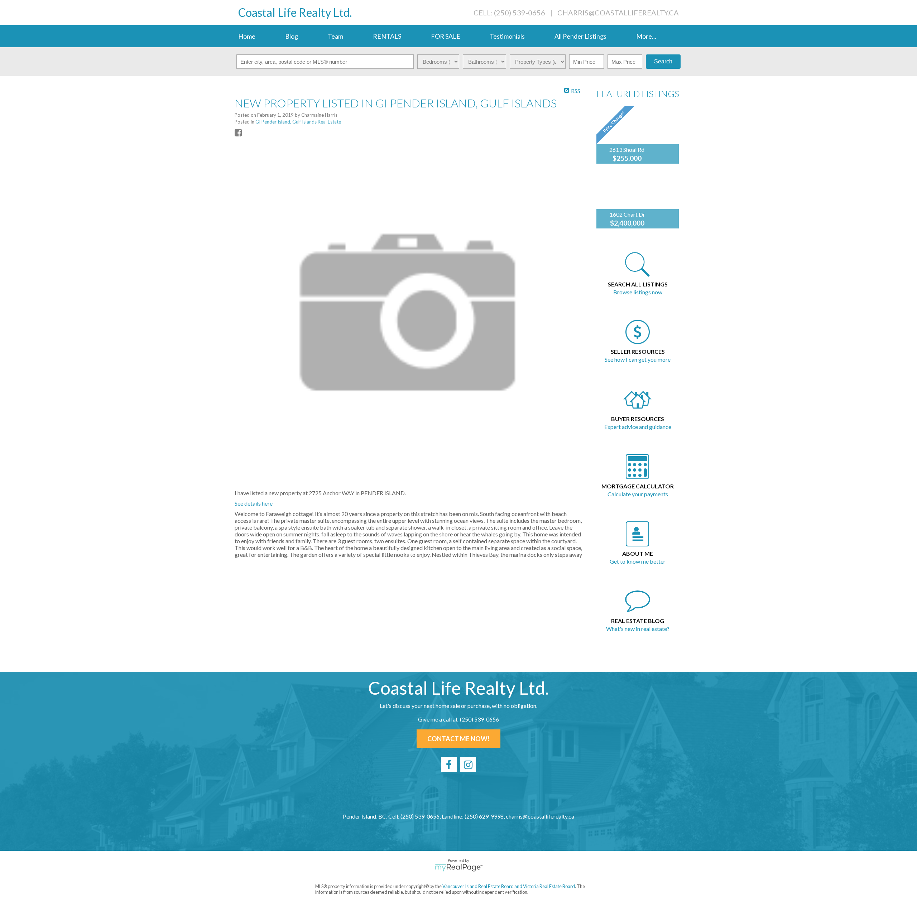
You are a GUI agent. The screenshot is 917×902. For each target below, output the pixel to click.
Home (246, 36)
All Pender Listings (580, 36)
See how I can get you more (638, 359)
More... (646, 36)
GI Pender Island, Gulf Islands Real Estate (298, 122)
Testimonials (507, 36)
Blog (291, 36)
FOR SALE (445, 36)
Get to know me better (638, 561)
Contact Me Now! (458, 739)
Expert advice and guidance (637, 426)
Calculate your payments (638, 494)
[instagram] (468, 764)
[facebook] (449, 764)
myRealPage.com (459, 868)
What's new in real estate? (637, 628)
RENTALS (387, 36)
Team (335, 36)
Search (663, 61)
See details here (254, 503)
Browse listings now (637, 292)
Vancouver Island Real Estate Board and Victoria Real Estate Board (508, 886)
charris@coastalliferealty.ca (618, 12)
